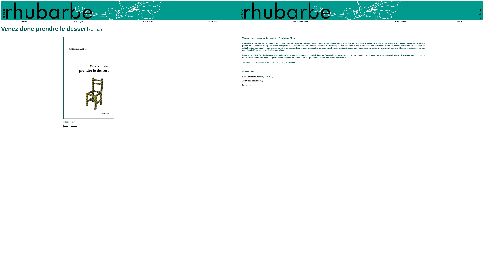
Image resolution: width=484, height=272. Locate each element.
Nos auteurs (148, 21)
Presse (459, 21)
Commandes (400, 21)
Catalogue (78, 21)
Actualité (213, 21)
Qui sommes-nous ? (301, 21)
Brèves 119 (246, 85)
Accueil (24, 21)
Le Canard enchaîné (251, 76)
